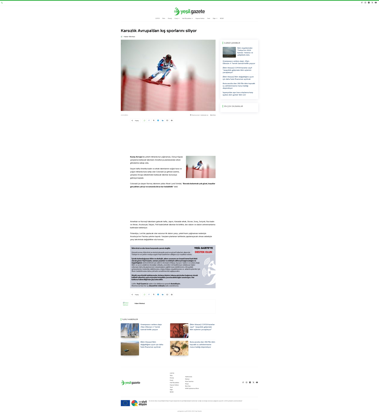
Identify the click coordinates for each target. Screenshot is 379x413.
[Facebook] (362, 2)
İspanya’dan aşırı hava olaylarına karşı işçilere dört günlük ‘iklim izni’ (238, 93)
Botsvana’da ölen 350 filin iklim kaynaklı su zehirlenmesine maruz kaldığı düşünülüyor (202, 344)
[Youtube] (376, 2)
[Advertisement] (173, 139)
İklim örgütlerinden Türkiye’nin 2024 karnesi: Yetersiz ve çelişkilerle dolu (245, 51)
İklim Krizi (213, 115)
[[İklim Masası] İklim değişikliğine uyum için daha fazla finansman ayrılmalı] (130, 348)
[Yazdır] (172, 121)
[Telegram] (369, 2)
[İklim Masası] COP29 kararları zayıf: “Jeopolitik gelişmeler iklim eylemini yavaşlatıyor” (202, 327)
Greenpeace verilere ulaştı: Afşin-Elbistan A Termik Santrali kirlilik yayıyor (151, 327)
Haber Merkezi (129, 37)
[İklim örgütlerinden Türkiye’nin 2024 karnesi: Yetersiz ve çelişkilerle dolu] (229, 52)
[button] (2, 3)
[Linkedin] (163, 121)
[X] (372, 2)
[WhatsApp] (144, 121)
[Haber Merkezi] (122, 37)
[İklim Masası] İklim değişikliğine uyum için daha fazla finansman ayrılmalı (151, 344)
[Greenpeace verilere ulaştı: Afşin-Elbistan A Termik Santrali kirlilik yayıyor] (130, 330)
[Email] (167, 121)
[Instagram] (365, 2)
